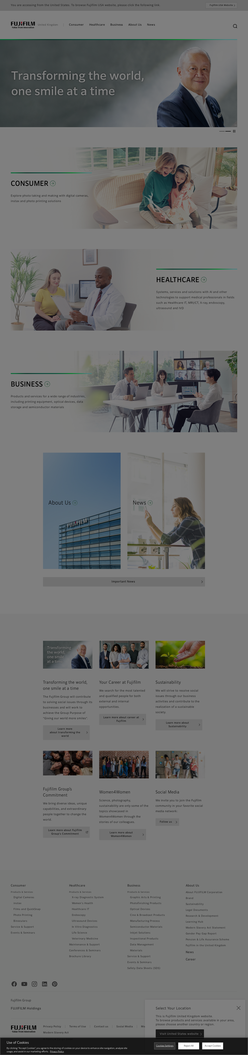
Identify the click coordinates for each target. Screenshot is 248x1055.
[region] (124, 1046)
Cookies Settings (164, 1046)
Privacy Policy (57, 1051)
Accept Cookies (213, 1046)
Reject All (189, 1046)
